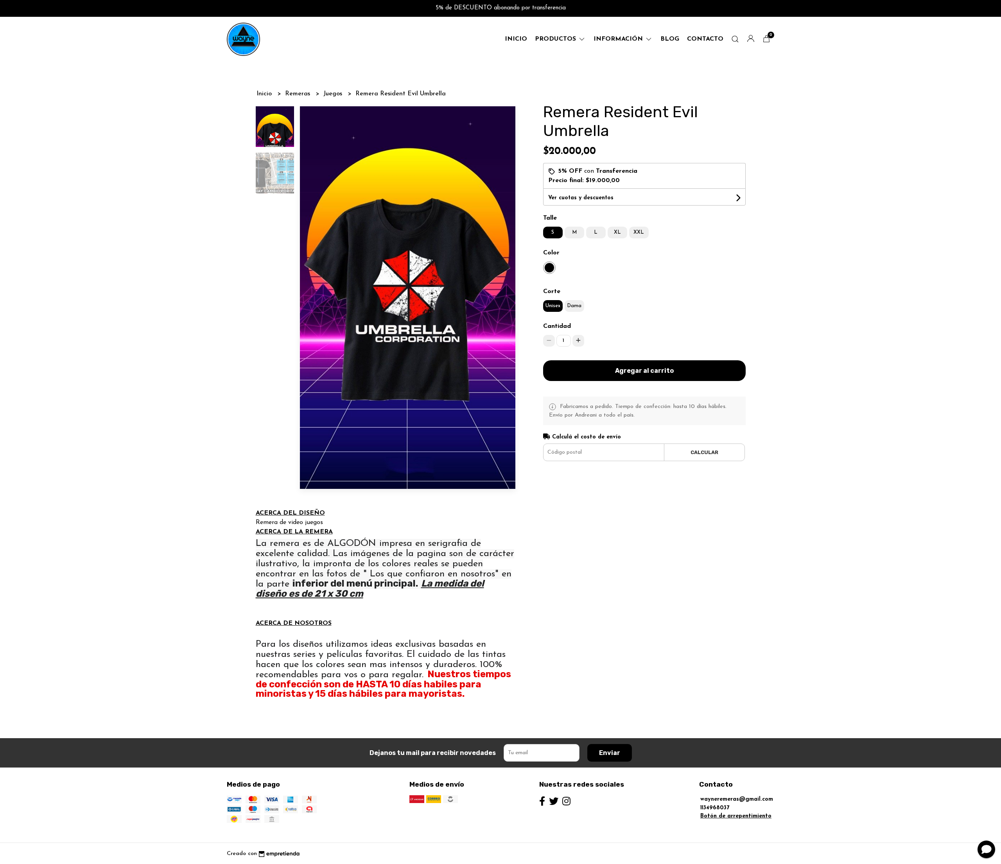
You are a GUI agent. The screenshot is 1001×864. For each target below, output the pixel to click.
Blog (669, 39)
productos (556, 39)
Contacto (705, 39)
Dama (574, 305)
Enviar (609, 753)
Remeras (298, 94)
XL (617, 232)
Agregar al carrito (644, 370)
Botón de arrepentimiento (735, 816)
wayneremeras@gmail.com (736, 799)
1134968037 (714, 808)
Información (619, 39)
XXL (638, 232)
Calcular (704, 452)
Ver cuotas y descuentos (581, 198)
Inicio (516, 39)
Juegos (333, 94)
